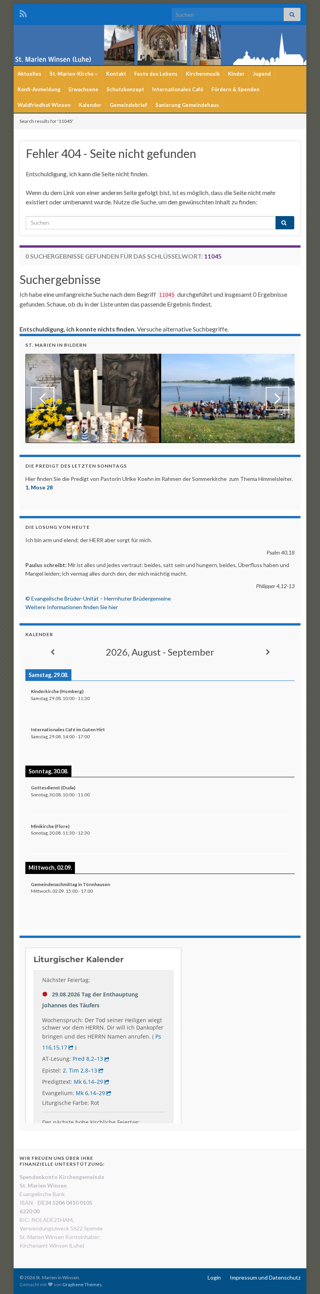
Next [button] (277, 398)
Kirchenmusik (203, 74)
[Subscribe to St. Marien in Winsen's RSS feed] (23, 12)
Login (214, 1277)
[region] (160, 398)
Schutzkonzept (125, 89)
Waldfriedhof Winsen (44, 105)
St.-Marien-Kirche (72, 74)
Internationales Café (177, 89)
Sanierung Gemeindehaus (187, 105)
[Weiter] (268, 652)
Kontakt (116, 74)
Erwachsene (83, 89)
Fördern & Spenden (236, 89)
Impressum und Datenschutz (265, 1277)
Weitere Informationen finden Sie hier (71, 607)
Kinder (236, 74)
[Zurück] (52, 652)
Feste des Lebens (156, 74)
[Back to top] (302, 1276)
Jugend (262, 74)
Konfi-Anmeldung (39, 89)
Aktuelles (29, 74)
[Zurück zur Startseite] (160, 45)
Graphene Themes (82, 1284)
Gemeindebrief (128, 105)
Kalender (90, 105)
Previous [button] (42, 398)
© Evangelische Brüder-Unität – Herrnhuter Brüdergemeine (98, 598)
